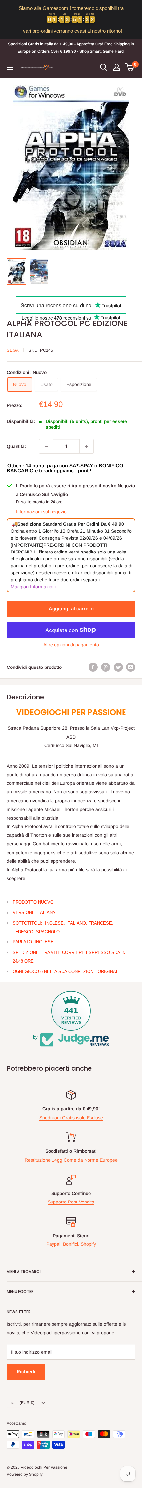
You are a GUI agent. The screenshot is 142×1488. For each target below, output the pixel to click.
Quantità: (16, 446)
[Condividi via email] (130, 667)
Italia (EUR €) (22, 1402)
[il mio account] (116, 67)
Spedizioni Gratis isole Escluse (71, 1117)
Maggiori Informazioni (33, 586)
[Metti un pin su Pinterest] (105, 667)
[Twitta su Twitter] (118, 667)
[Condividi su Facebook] (93, 667)
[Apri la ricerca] (103, 67)
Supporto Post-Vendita (71, 1201)
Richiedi (26, 1371)
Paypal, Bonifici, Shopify (71, 1244)
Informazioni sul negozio (41, 511)
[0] (130, 67)
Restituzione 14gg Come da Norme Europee (71, 1160)
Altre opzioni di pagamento (71, 644)
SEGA (13, 350)
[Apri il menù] (10, 67)
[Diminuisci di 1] (46, 446)
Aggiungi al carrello (71, 608)
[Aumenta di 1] (86, 446)
